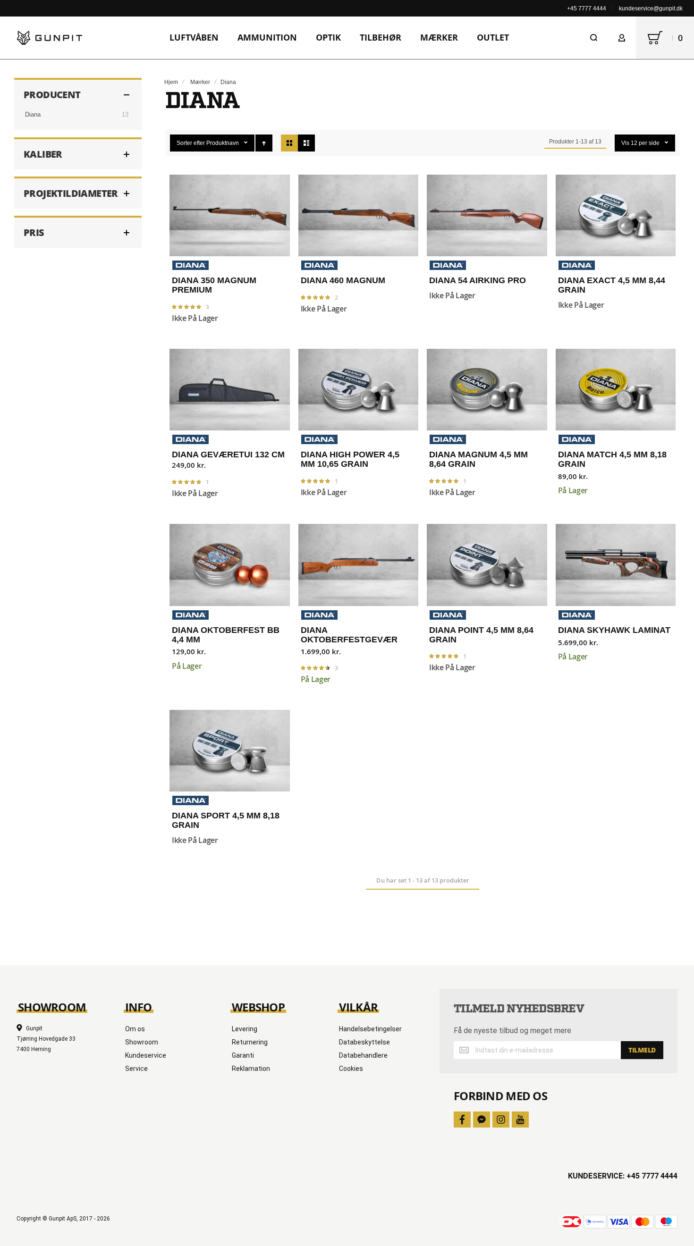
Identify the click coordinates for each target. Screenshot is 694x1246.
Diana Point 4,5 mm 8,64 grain (487, 565)
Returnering (250, 1042)
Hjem (171, 82)
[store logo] (49, 38)
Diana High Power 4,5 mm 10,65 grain (358, 389)
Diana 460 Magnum (358, 215)
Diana (33, 114)
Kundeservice (145, 1055)
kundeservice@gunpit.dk (651, 8)
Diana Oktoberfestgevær (358, 565)
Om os (135, 1029)
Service (136, 1068)
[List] (306, 143)
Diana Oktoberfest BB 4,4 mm (229, 565)
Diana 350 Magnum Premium (229, 215)
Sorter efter (191, 143)
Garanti (243, 1055)
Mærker (200, 82)
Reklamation (251, 1068)
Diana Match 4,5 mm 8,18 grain (616, 389)
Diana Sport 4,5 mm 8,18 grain (229, 750)
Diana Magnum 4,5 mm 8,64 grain (487, 389)
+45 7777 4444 (586, 8)
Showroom (141, 1042)
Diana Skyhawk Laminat (616, 565)
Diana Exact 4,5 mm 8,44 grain (616, 215)
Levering (244, 1029)
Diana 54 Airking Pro (487, 215)
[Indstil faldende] (263, 143)
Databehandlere (363, 1055)
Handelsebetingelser (370, 1029)
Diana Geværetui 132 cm (229, 389)
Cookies (351, 1068)
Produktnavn (223, 143)
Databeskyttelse (364, 1042)
